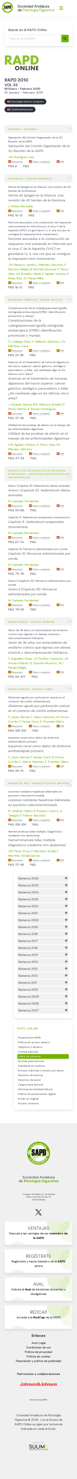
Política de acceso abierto (34, 1042)
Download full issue (21, 109)
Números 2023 (28, 899)
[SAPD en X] (38, 1215)
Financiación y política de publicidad (38, 1361)
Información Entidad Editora (35, 1089)
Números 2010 (28, 990)
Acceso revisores (28, 1103)
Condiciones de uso (38, 1347)
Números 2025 (28, 885)
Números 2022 (28, 906)
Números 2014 (28, 962)
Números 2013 (28, 969)
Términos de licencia (30, 1075)
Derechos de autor (29, 1080)
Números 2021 (28, 913)
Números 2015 (28, 955)
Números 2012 (28, 976)
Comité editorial (28, 1051)
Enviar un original (28, 1098)
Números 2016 (28, 948)
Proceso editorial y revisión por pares (41, 1070)
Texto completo (41, 161)
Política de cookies (38, 1356)
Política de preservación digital (37, 1094)
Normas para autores (31, 1061)
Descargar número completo (27, 101)
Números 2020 (28, 920)
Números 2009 (28, 997)
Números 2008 (28, 1003)
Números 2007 (28, 1010)
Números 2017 (28, 941)
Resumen (17, 161)
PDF (62, 161)
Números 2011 (27, 983)
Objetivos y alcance (30, 1047)
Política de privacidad (38, 1352)
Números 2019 (28, 927)
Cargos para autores (30, 1084)
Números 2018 (28, 934)
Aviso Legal (39, 1343)
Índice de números (29, 1056)
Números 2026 (28, 878)
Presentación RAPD (29, 1037)
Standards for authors (31, 1065)
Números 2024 (28, 892)
